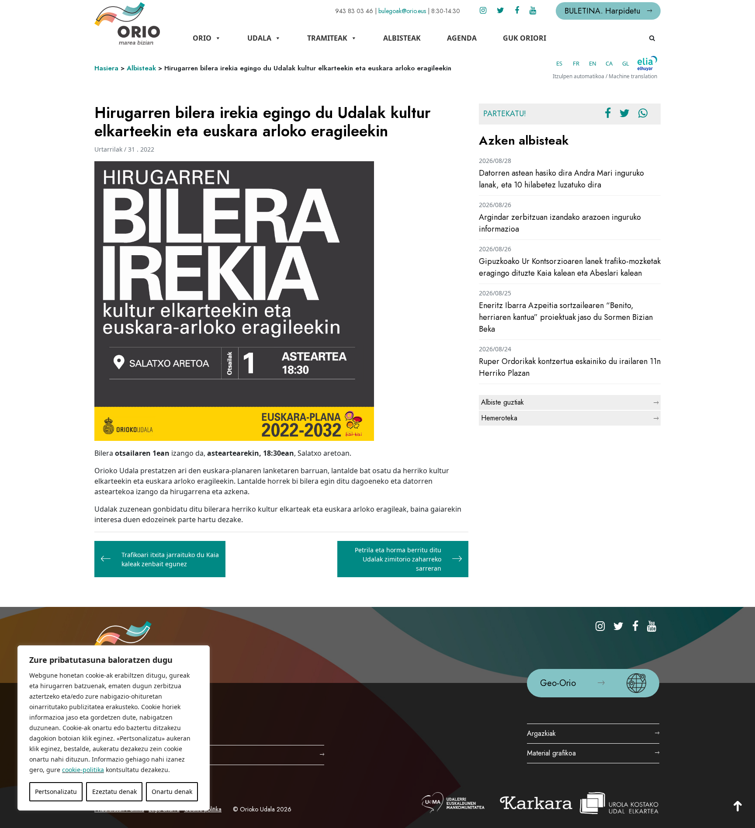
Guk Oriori (524, 38)
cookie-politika (83, 770)
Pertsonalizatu (56, 791)
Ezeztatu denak (114, 791)
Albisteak (402, 38)
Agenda (462, 38)
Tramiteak (327, 38)
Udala (259, 38)
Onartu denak (172, 791)
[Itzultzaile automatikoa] (647, 63)
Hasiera (106, 68)
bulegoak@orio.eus (402, 11)
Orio (202, 38)
